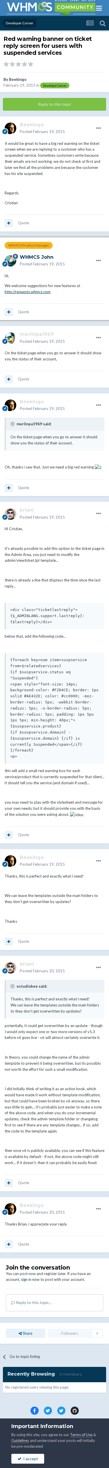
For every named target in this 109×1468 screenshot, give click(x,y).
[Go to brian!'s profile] (10, 514)
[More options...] (98, 128)
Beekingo (17, 79)
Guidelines (20, 1440)
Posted (42, 131)
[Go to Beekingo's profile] (10, 128)
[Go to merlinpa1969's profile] (10, 338)
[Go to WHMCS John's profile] (10, 261)
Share (27, 1333)
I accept (30, 1458)
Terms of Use (81, 1434)
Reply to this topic (54, 104)
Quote (23, 222)
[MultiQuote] (9, 223)
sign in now (30, 1279)
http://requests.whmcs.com (28, 291)
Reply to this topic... (33, 1302)
